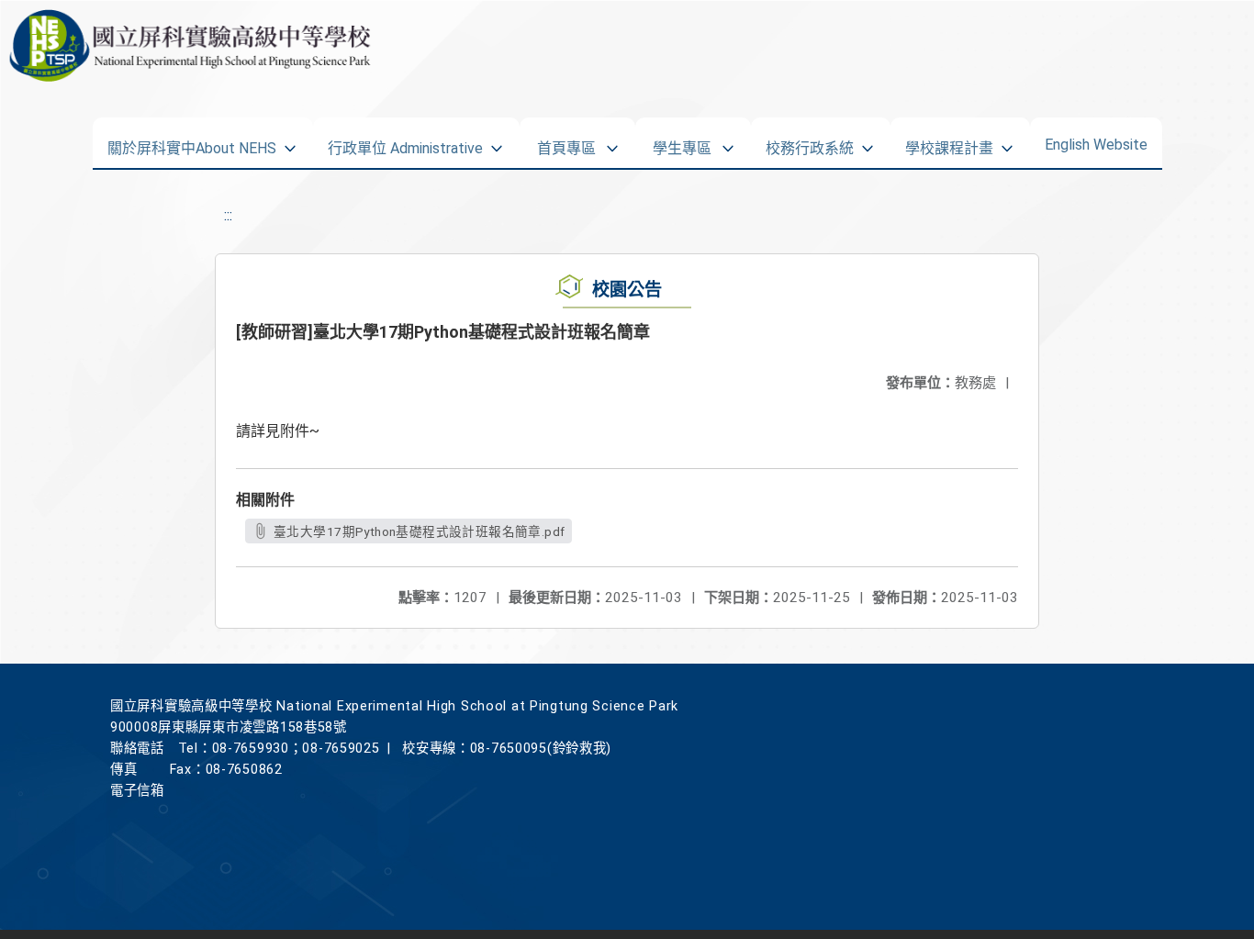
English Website (1096, 140)
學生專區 (682, 142)
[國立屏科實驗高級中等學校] (186, 46)
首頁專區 (566, 142)
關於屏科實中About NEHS (191, 142)
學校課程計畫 (949, 142)
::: (228, 215)
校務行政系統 (810, 142)
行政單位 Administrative (405, 142)
